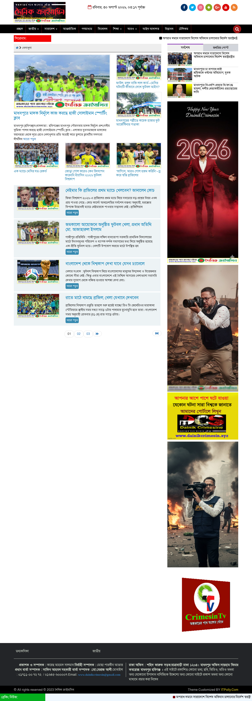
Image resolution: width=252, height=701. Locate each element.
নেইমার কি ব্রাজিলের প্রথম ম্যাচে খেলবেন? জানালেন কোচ (110, 190)
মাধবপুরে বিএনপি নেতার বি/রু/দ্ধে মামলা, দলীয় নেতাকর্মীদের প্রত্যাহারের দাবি (215, 88)
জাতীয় (33, 29)
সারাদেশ (49, 29)
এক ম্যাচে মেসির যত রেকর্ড (30, 171)
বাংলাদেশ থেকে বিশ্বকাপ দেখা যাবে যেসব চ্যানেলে (105, 264)
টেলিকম (183, 29)
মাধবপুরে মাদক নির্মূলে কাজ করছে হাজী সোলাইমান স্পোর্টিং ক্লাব (60, 115)
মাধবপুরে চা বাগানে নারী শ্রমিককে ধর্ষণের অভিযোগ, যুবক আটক (212, 72)
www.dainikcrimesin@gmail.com (99, 674)
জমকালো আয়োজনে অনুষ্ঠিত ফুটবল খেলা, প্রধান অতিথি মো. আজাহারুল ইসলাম (108, 227)
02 (79, 334)
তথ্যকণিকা (22, 651)
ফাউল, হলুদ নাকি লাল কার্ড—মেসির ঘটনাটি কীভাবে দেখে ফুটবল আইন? (137, 85)
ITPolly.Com (229, 690)
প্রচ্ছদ (20, 29)
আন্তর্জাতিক (69, 29)
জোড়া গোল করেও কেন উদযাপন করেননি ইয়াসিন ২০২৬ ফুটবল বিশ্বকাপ (84, 175)
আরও (131, 29)
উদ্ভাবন (169, 29)
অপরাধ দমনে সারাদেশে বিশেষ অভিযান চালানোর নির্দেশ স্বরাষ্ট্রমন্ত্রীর (180, 38)
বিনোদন (102, 29)
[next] (97, 333)
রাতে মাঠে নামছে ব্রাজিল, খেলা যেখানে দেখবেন (102, 298)
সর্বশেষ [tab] (185, 47)
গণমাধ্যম (87, 29)
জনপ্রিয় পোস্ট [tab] (221, 48)
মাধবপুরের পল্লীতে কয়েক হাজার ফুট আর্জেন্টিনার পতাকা (137, 122)
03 (88, 334)
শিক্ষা (116, 29)
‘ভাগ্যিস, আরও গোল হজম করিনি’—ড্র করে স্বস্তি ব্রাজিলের (138, 173)
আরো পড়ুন (29, 139)
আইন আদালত (151, 29)
